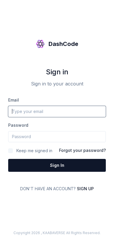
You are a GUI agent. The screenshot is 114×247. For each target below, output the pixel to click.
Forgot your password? (82, 150)
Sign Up (85, 188)
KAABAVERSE (54, 233)
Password (18, 125)
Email (13, 99)
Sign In (57, 165)
